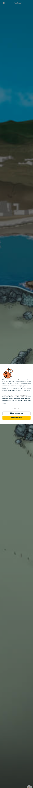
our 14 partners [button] (19, 379)
